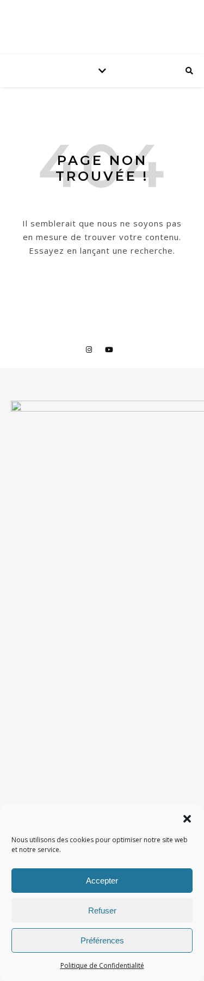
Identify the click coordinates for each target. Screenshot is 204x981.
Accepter (102, 880)
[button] (187, 818)
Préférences (102, 940)
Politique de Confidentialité (102, 965)
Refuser (102, 910)
